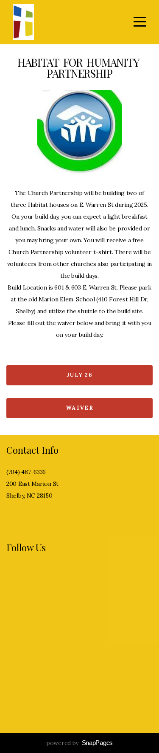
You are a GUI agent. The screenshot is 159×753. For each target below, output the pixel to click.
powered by (79, 743)
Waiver (79, 408)
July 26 (79, 375)
